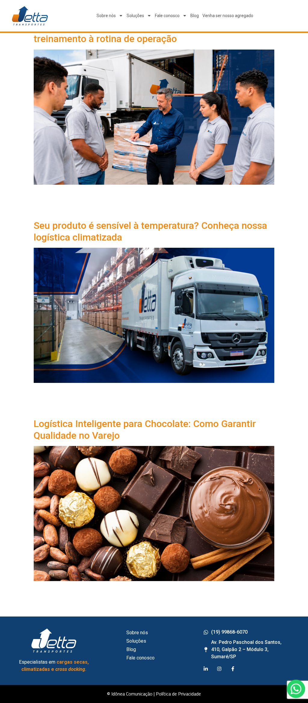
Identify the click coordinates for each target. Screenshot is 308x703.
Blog (194, 15)
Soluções (135, 15)
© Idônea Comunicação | (131, 693)
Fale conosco (167, 15)
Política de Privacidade (178, 693)
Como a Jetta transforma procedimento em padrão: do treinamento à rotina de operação (151, 33)
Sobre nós (106, 15)
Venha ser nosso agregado (227, 15)
